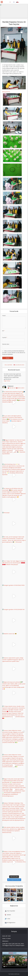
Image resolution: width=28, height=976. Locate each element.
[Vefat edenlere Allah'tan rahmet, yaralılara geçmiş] (14, 838)
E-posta (4, 337)
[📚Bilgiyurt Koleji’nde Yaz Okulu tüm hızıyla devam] (14, 451)
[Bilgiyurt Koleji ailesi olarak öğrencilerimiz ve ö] (14, 789)
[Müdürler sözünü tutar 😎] (14, 644)
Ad (3, 330)
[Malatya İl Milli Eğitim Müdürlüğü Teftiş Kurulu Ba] (14, 814)
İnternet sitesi (5, 344)
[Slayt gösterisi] (6, 91)
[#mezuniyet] (14, 523)
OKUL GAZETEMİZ (8, 364)
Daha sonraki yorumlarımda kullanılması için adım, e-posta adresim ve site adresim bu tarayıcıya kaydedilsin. (13, 352)
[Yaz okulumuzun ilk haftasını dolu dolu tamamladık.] (14, 499)
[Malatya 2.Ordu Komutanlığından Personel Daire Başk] (14, 862)
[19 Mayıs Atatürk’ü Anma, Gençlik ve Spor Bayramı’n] (14, 717)
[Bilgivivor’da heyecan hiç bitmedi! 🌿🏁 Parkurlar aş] (14, 693)
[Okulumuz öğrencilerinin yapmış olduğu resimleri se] (14, 668)
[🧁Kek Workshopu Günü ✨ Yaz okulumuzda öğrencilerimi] (14, 475)
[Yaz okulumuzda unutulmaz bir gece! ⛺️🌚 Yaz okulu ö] (14, 402)
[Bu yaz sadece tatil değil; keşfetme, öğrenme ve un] (14, 426)
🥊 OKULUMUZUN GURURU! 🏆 (20, 364)
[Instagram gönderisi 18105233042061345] (14, 620)
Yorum (4, 315)
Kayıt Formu (7, 381)
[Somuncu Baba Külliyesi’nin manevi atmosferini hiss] (14, 741)
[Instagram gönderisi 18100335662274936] (14, 596)
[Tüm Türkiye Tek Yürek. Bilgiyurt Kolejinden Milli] (14, 572)
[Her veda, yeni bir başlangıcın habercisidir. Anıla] (14, 547)
